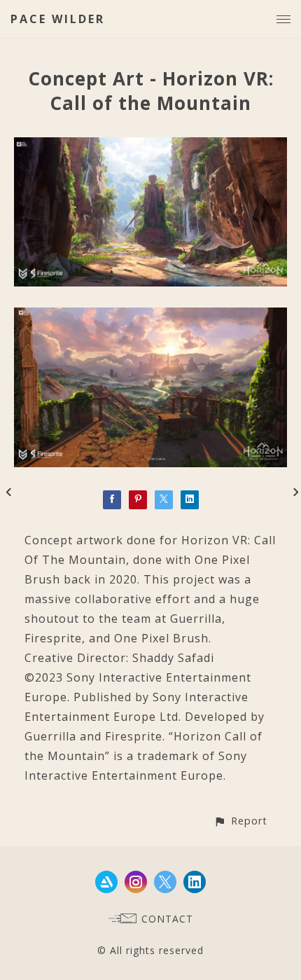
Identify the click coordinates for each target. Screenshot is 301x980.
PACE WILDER (57, 19)
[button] (240, 820)
